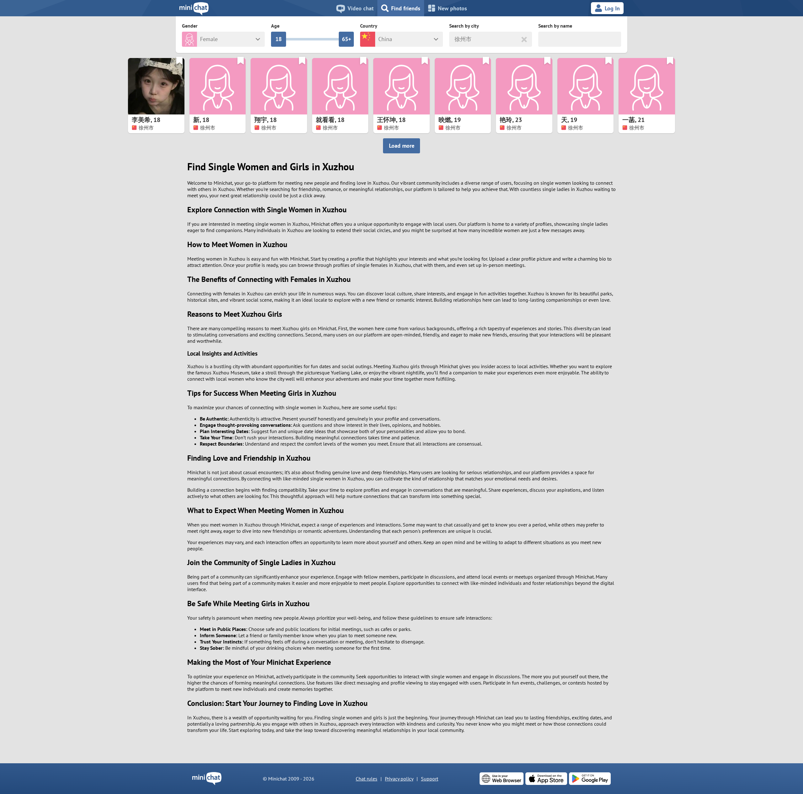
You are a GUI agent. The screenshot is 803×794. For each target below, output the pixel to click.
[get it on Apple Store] (546, 778)
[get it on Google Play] (590, 778)
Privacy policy (399, 778)
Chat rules (366, 778)
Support (429, 778)
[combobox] (455, 39)
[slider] (278, 39)
